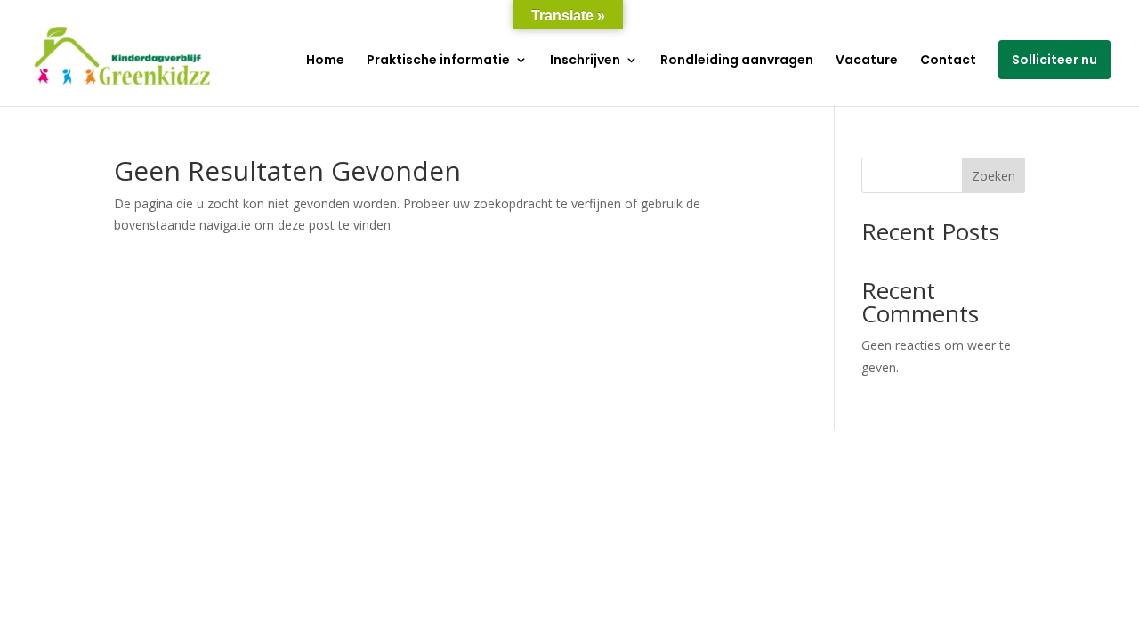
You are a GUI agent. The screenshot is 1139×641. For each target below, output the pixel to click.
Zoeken (993, 175)
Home (325, 61)
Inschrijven (585, 61)
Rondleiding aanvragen (736, 61)
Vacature (867, 61)
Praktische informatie (438, 61)
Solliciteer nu (1054, 60)
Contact (948, 61)
